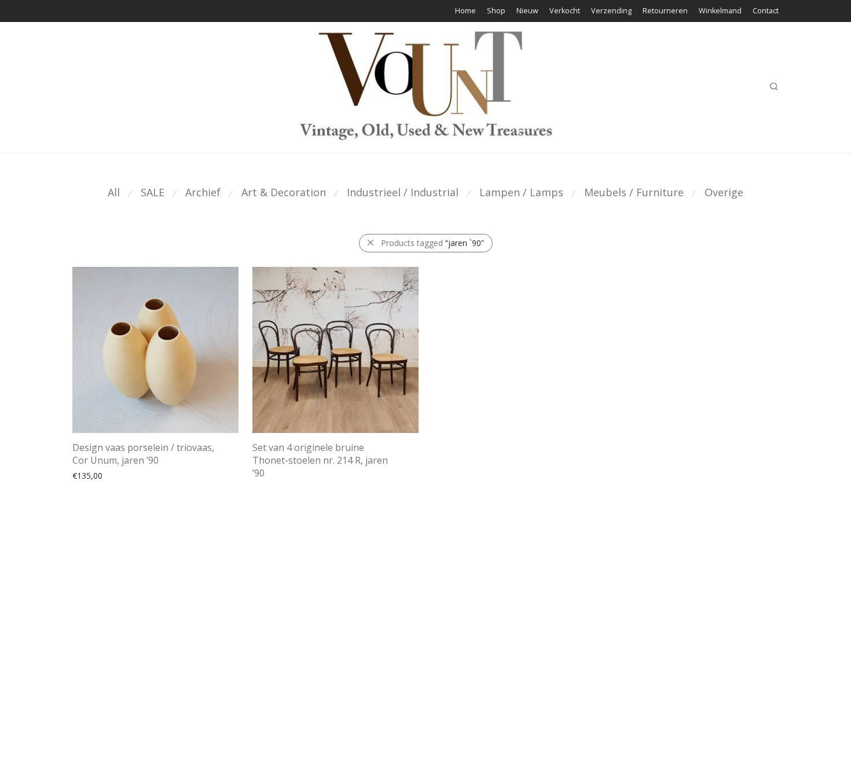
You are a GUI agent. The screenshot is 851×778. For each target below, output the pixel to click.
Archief (203, 192)
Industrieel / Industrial (402, 192)
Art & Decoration (283, 192)
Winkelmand (720, 11)
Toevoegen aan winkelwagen (121, 474)
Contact (766, 11)
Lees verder (269, 474)
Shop (496, 11)
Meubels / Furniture (634, 192)
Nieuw (527, 11)
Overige (724, 192)
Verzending (611, 11)
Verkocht (564, 11)
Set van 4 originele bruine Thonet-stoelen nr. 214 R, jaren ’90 (320, 460)
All (114, 192)
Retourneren (665, 11)
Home (465, 11)
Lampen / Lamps (521, 192)
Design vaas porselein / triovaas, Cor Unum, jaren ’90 (143, 454)
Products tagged (432, 242)
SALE (152, 192)
